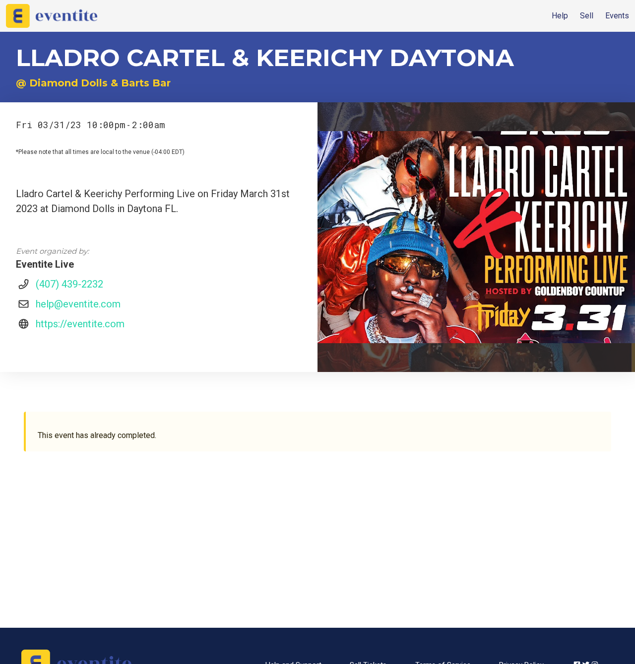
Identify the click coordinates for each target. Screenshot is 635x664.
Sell (586, 15)
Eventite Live (45, 264)
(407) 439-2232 (69, 284)
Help (560, 15)
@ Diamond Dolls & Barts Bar (93, 83)
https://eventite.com (80, 324)
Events (617, 15)
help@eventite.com (78, 304)
